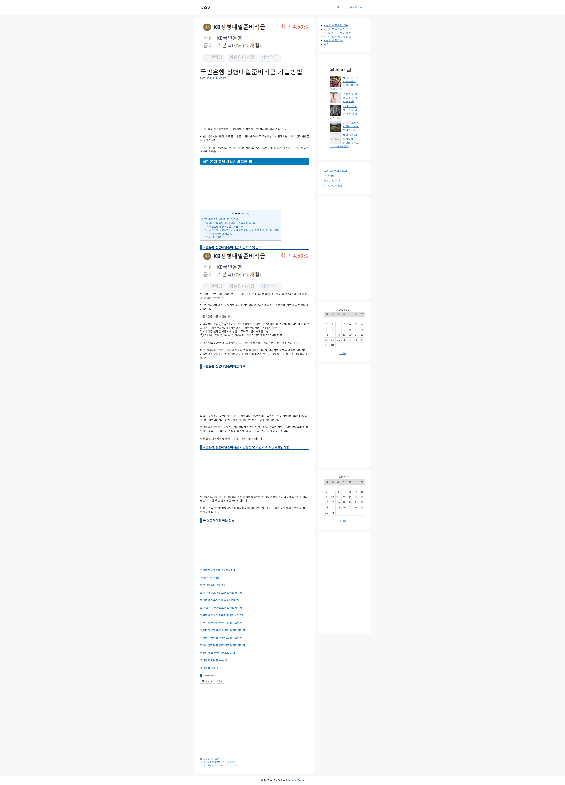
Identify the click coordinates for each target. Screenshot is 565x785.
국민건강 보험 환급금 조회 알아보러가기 (222, 630)
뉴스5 (205, 7)
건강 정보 (329, 175)
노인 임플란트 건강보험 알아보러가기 (221, 592)
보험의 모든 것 (332, 180)
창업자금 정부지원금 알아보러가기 (219, 600)
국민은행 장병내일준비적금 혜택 (224, 226)
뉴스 (326, 44)
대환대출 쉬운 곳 (209, 667)
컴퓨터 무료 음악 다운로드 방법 (217, 652)
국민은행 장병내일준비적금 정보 (220, 219)
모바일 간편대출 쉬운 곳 (213, 660)
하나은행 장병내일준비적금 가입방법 (220, 765)
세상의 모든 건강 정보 (336, 25)
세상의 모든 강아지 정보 (337, 29)
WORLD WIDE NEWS (336, 170)
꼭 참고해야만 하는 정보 (220, 233)
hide (246, 213)
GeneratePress (296, 780)
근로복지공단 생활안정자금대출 (218, 570)
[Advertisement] (254, 105)
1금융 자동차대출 (209, 577)
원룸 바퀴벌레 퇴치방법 (213, 585)
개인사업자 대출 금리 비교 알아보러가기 (222, 645)
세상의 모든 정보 (353, 7)
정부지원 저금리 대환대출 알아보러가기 (222, 615)
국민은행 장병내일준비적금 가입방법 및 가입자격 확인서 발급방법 (242, 229)
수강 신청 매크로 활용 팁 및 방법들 (350, 97)
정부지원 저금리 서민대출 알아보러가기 (222, 622)
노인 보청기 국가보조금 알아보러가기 (221, 607)
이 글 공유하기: (215, 237)
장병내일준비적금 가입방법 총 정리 (219, 762)
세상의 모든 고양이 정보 (337, 32)
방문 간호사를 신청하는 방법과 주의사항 (351, 126)
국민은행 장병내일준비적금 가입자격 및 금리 (230, 222)
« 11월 (342, 353)
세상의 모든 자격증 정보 (337, 36)
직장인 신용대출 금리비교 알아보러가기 (222, 637)
